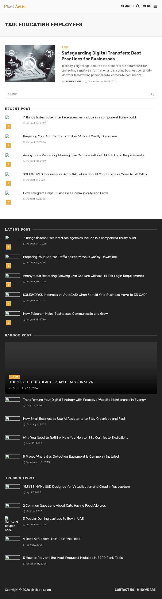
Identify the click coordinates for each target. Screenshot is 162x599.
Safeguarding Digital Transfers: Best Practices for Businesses (101, 55)
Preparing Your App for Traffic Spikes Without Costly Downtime (70, 136)
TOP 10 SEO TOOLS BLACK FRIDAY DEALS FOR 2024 (51, 382)
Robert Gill (74, 81)
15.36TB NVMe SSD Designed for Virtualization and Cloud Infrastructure (76, 487)
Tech (65, 47)
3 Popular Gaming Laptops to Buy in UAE (53, 519)
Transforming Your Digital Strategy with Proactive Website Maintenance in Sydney (84, 400)
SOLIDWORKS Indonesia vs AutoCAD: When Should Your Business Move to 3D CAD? (85, 174)
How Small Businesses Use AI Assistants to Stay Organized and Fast (74, 419)
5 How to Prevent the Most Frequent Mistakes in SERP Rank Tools (73, 558)
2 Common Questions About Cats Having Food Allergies (64, 505)
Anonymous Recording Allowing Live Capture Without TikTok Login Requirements (83, 155)
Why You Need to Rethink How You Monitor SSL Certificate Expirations (75, 438)
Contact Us (124, 590)
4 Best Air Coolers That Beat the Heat (51, 539)
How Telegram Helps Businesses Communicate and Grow (65, 193)
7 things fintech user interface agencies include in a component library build (79, 117)
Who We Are (146, 590)
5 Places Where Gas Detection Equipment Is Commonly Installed (71, 456)
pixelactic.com (41, 590)
